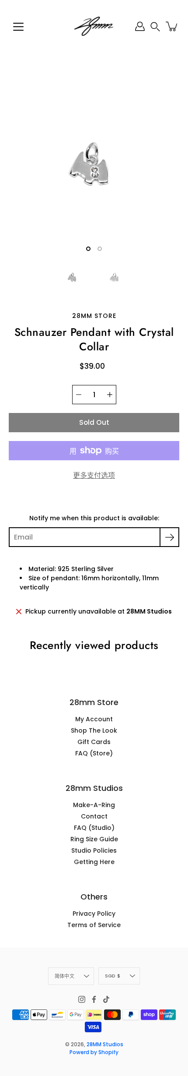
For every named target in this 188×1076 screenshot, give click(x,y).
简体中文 (64, 976)
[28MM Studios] (94, 26)
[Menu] (18, 27)
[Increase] (109, 394)
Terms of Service (94, 925)
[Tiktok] (106, 999)
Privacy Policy (94, 913)
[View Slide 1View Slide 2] (94, 164)
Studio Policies (94, 850)
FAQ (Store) (94, 753)
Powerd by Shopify (94, 1052)
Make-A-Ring (94, 805)
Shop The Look (94, 730)
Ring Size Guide (94, 839)
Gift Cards (94, 741)
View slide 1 (88, 249)
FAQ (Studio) (94, 827)
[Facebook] (94, 999)
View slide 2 (99, 249)
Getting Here (94, 861)
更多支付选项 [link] (94, 475)
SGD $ (112, 975)
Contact (94, 816)
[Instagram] (82, 999)
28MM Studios (105, 1044)
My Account (94, 719)
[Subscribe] (169, 537)
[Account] (140, 26)
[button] (155, 26)
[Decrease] (78, 394)
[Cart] (172, 26)
